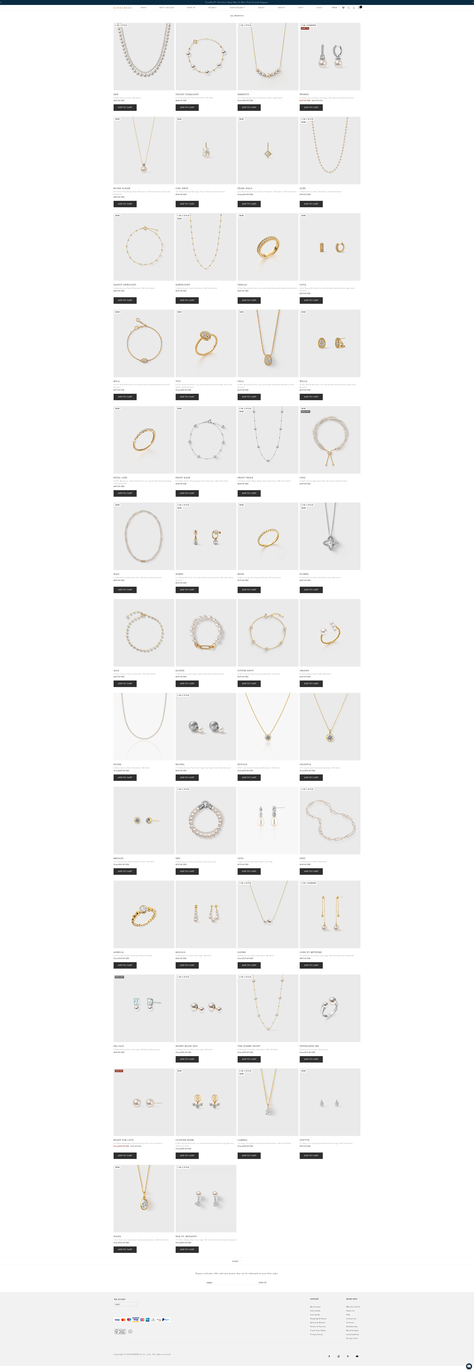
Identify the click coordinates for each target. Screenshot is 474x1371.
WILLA (303, 381)
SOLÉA (117, 1237)
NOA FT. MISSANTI (186, 1237)
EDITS (261, 8)
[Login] (354, 8)
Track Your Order (318, 1330)
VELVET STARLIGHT (187, 95)
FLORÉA (304, 574)
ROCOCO (181, 952)
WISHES (304, 95)
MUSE (241, 574)
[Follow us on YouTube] (357, 1356)
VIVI (178, 381)
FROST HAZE (183, 478)
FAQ (348, 1315)
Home (235, 1261)
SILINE (117, 765)
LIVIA (303, 285)
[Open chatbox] (469, 1366)
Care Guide (315, 1311)
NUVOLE (242, 765)
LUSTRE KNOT (246, 671)
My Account (315, 1307)
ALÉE (303, 188)
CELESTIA (305, 765)
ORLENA (304, 671)
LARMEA (242, 1140)
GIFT (301, 8)
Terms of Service (318, 1326)
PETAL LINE (120, 478)
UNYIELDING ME (309, 1046)
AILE (116, 671)
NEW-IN (191, 8)
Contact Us (351, 1319)
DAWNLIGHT (183, 285)
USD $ (334, 8)
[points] (343, 8)
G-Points (350, 1323)
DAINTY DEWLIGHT (125, 285)
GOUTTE (305, 1140)
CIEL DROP (182, 188)
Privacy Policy (316, 1334)
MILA (117, 381)
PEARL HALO (245, 188)
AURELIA (119, 952)
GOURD (242, 952)
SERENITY (243, 95)
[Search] (349, 8)
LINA (303, 478)
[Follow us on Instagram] (338, 1356)
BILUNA (180, 765)
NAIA (116, 574)
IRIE (116, 95)
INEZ (303, 858)
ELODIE (180, 671)
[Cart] (359, 8)
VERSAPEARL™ (237, 8)
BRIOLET (119, 858)
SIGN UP (263, 1282)
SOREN (179, 574)
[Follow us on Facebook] (329, 1356)
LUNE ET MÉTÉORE (311, 952)
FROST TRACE (245, 478)
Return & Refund (317, 1323)
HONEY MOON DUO (187, 1046)
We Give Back (352, 1330)
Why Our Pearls (353, 1307)
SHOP (143, 8)
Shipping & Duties (318, 1319)
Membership (352, 1326)
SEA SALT (119, 1046)
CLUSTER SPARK (185, 1140)
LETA (241, 858)
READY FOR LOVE (124, 1140)
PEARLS (213, 8)
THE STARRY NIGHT (249, 1046)
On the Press (352, 1338)
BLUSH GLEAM (122, 188)
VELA (241, 381)
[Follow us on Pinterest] (347, 1356)
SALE (319, 8)
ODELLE (242, 285)
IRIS (178, 858)
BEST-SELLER (167, 8)
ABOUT (281, 8)
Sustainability (352, 1334)
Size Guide (315, 1315)
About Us (350, 1311)
